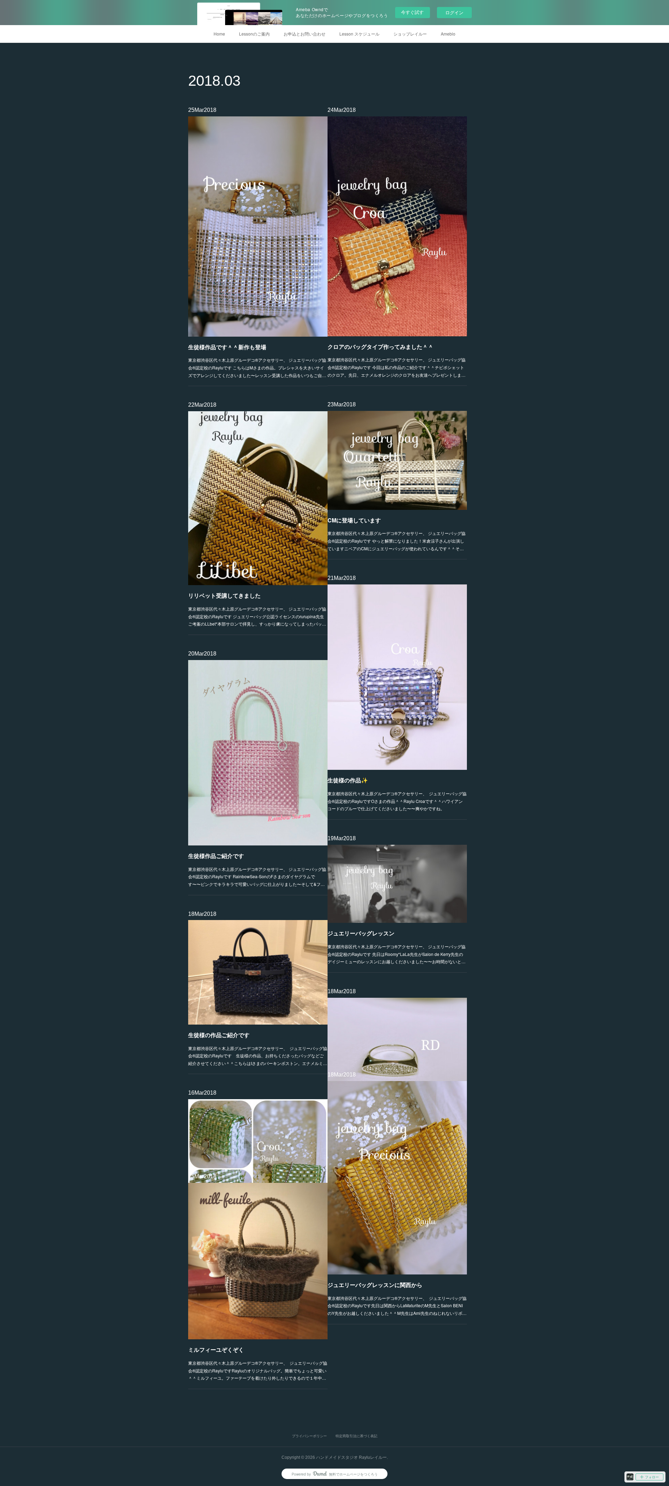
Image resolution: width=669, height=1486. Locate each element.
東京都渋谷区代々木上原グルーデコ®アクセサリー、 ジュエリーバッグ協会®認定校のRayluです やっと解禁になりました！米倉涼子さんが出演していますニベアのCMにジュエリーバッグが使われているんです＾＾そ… (397, 540)
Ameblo (448, 34)
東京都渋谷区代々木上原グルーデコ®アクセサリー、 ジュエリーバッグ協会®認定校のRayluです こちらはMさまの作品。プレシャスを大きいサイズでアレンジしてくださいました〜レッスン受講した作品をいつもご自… (257, 367)
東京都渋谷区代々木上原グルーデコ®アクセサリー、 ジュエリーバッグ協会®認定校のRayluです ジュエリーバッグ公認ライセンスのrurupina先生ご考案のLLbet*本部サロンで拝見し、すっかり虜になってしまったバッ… (257, 616)
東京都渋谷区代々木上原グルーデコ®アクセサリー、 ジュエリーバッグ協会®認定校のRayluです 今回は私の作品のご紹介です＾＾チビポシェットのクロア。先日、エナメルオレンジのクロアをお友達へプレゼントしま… (397, 367)
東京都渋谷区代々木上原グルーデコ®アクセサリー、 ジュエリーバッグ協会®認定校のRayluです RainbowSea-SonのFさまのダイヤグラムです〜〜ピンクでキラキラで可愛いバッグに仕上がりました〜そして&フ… (257, 876)
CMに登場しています (354, 520)
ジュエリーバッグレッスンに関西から (375, 1285)
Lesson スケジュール (359, 34)
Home (219, 34)
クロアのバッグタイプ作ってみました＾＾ (380, 347)
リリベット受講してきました (224, 595)
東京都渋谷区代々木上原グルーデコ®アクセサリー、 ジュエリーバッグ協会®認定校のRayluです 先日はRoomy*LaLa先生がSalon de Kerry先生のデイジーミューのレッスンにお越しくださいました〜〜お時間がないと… (397, 953)
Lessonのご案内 (254, 34)
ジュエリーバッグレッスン (361, 933)
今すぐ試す (412, 12)
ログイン (454, 12)
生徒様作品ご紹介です (216, 856)
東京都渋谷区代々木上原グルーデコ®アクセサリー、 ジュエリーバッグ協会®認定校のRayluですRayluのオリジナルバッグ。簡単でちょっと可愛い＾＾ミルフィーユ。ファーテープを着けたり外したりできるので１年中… (257, 1370)
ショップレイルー (410, 34)
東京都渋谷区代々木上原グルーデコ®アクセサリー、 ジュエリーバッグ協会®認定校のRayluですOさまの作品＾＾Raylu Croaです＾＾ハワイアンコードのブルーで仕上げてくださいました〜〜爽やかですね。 (397, 800)
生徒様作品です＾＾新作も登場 (227, 347)
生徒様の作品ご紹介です (218, 1035)
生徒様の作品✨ (348, 780)
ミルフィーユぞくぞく (216, 1350)
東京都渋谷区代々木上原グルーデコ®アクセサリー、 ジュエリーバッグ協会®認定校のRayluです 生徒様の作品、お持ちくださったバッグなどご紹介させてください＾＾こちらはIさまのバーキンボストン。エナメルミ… (257, 1055)
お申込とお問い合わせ (304, 34)
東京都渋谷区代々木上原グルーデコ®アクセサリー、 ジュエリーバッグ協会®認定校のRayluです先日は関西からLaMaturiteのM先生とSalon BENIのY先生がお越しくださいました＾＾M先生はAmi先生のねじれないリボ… (397, 1305)
